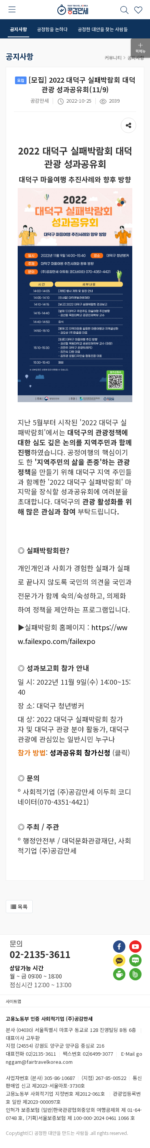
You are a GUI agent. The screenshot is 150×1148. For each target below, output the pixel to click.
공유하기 (128, 121)
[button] (19, 906)
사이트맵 (13, 1001)
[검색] (124, 9)
